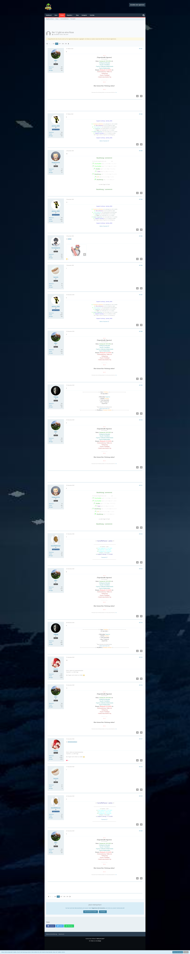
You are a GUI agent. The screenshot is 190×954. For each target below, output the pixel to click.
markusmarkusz (73, 742)
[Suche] (143, 15)
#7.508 (140, 331)
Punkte (50, 68)
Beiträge (51, 70)
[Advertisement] (95, 26)
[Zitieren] (141, 96)
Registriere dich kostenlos (98, 908)
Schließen (186, 952)
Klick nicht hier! (104, 408)
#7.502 (140, 114)
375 (54, 43)
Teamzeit (103, 557)
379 (66, 43)
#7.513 (140, 568)
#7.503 (140, 150)
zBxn (116, 92)
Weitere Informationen (177, 952)
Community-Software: (95, 938)
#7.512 (140, 534)
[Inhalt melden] (137, 96)
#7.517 (140, 739)
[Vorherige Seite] (47, 44)
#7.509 (140, 385)
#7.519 (140, 796)
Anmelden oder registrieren (137, 4)
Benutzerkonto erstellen (91, 911)
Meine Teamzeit (104, 141)
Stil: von (95, 941)
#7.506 (140, 265)
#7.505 (140, 236)
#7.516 (140, 685)
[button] (50, 925)
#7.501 (140, 48)
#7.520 (140, 830)
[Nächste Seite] (68, 44)
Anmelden (102, 911)
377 (60, 43)
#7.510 (140, 420)
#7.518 (140, 766)
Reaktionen (51, 67)
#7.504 (140, 199)
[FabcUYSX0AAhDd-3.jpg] (76, 250)
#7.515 (140, 657)
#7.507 (140, 294)
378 (63, 43)
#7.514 (140, 622)
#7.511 (140, 485)
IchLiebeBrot (56, 34)
